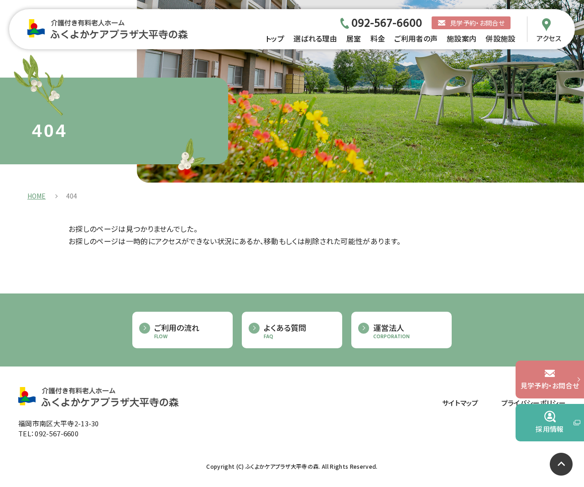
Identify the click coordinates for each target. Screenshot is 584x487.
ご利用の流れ (176, 331)
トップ (275, 38)
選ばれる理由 (315, 38)
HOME (36, 195)
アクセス (549, 37)
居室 (353, 38)
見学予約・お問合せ (477, 22)
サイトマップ (460, 403)
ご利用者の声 (416, 38)
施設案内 (461, 38)
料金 (378, 38)
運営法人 (391, 331)
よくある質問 (285, 331)
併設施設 (500, 38)
